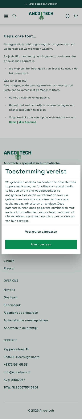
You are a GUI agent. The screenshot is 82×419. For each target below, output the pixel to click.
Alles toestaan (41, 244)
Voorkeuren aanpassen (41, 231)
